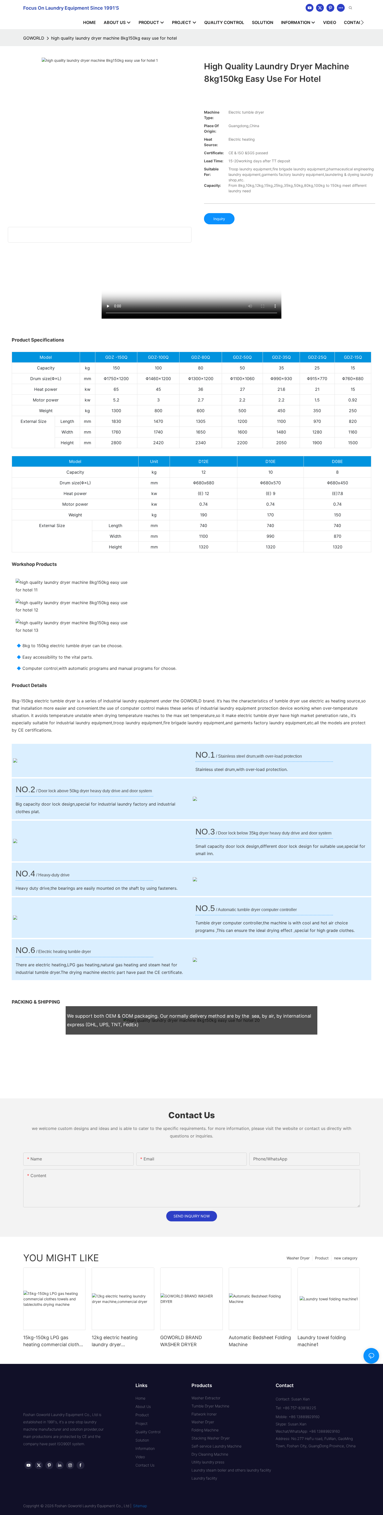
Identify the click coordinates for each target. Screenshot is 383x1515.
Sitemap (140, 1506)
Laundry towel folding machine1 (322, 1341)
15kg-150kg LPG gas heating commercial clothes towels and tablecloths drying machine (53, 1341)
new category (345, 1258)
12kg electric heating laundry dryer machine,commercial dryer (121, 1341)
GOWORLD (33, 38)
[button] (362, 22)
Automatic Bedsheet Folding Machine (260, 1341)
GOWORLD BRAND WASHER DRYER (181, 1341)
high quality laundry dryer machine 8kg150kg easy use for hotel (114, 38)
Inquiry (219, 219)
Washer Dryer (298, 1258)
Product (322, 1258)
